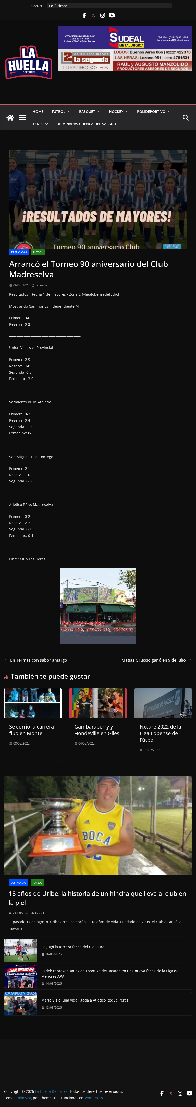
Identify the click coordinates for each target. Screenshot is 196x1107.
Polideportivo (151, 111)
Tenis (38, 123)
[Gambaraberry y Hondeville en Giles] (98, 692)
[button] (68, 111)
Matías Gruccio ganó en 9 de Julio (153, 660)
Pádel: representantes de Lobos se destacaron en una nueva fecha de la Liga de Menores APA (109, 973)
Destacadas (19, 252)
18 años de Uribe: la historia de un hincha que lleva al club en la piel (97, 898)
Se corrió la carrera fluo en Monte (31, 730)
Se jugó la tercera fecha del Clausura (72, 946)
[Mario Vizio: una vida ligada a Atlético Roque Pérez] (20, 1003)
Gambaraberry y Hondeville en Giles (96, 730)
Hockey (116, 111)
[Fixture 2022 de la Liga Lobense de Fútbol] (163, 692)
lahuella (41, 285)
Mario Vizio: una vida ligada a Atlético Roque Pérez (84, 1000)
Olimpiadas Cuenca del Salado (86, 123)
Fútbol (58, 111)
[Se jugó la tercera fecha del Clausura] (20, 950)
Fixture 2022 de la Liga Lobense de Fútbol (160, 733)
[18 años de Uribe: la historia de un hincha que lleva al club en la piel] (98, 825)
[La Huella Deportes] (10, 118)
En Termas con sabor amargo (38, 660)
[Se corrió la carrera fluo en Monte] (33, 692)
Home (38, 111)
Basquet (87, 111)
